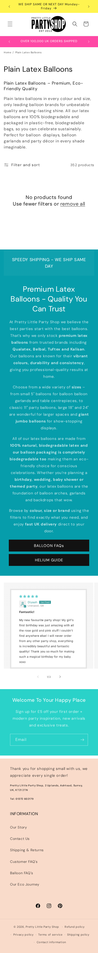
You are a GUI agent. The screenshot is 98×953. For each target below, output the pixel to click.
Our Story (18, 827)
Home (7, 52)
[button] (10, 24)
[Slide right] (60, 676)
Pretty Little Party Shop (42, 927)
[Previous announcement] (9, 6)
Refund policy (74, 927)
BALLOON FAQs (49, 545)
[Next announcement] (88, 6)
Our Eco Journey (24, 884)
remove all (72, 203)
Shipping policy (78, 934)
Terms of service (50, 934)
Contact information (51, 942)
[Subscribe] (82, 740)
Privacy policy (23, 934)
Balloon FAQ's (21, 873)
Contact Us (20, 838)
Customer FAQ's (23, 861)
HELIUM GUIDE (49, 560)
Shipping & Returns (27, 850)
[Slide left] (37, 676)
